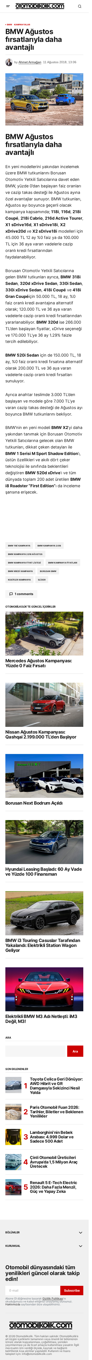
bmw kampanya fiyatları (62, 562)
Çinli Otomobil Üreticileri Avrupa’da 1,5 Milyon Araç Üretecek (54, 1162)
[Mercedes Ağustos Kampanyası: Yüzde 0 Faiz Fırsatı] (44, 634)
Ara (8, 1037)
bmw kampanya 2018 (49, 545)
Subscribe (72, 1290)
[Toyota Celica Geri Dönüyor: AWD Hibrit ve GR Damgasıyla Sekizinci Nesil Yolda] (13, 1085)
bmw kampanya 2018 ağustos (25, 554)
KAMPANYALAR (22, 25)
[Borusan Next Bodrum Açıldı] (44, 776)
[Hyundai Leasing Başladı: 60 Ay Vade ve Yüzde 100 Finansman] (44, 842)
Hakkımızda (12, 1304)
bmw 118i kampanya (19, 545)
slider (42, 579)
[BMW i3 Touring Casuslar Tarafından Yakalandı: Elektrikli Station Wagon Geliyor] (44, 913)
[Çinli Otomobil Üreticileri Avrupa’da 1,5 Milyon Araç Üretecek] (13, 1162)
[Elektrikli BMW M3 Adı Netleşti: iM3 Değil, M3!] (44, 989)
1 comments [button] (24, 594)
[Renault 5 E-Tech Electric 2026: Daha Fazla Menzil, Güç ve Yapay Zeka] (13, 1187)
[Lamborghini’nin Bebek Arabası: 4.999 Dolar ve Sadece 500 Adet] (13, 1137)
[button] (8, 6)
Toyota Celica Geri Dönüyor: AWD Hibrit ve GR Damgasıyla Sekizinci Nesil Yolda (56, 1086)
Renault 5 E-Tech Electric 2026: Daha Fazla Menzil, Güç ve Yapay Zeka (53, 1187)
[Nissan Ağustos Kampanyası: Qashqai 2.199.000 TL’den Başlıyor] (44, 705)
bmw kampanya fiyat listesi (24, 562)
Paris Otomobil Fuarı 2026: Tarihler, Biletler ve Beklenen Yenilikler (56, 1112)
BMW (9, 25)
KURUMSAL (12, 1245)
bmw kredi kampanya (20, 571)
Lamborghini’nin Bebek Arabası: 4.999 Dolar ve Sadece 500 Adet (52, 1137)
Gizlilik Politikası (52, 1298)
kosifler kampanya (19, 579)
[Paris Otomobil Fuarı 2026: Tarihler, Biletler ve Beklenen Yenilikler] (13, 1112)
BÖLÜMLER (12, 1232)
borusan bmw (48, 571)
